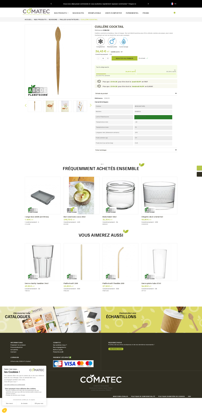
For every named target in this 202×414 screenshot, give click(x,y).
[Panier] (173, 12)
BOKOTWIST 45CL (110, 217)
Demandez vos (127, 313)
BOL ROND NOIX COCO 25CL (75, 217)
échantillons (121, 316)
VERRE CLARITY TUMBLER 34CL (36, 283)
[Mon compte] (166, 11)
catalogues (17, 316)
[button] (159, 11)
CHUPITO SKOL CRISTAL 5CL (152, 217)
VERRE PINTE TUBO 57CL (151, 283)
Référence (99, 30)
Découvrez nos (21, 313)
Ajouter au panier (124, 58)
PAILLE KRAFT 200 (71, 283)
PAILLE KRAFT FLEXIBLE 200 (113, 283)
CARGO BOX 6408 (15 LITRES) (37, 217)
